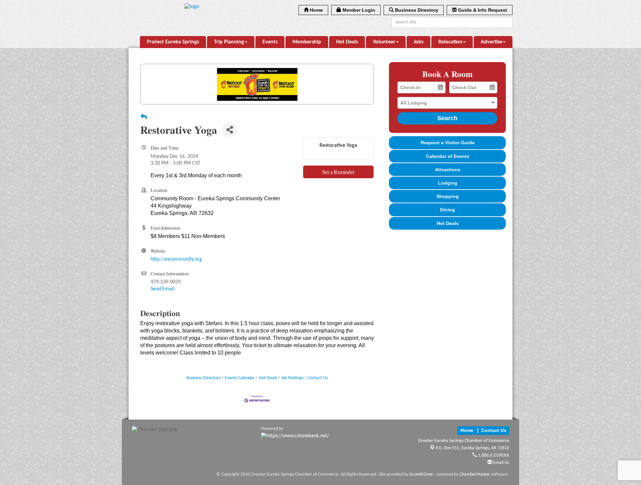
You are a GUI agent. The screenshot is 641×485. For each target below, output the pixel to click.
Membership (306, 42)
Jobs (418, 42)
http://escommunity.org (176, 259)
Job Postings (292, 378)
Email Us (500, 462)
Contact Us (317, 378)
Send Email (163, 289)
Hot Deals (347, 42)
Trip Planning (229, 42)
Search (447, 118)
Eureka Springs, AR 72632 (472, 448)
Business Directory (203, 378)
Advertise (491, 42)
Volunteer (384, 42)
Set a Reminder (338, 171)
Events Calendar (240, 378)
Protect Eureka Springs (173, 42)
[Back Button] (144, 117)
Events (269, 42)
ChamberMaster (474, 474)
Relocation (450, 42)
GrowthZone (421, 474)
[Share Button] (229, 129)
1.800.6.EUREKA (493, 455)
